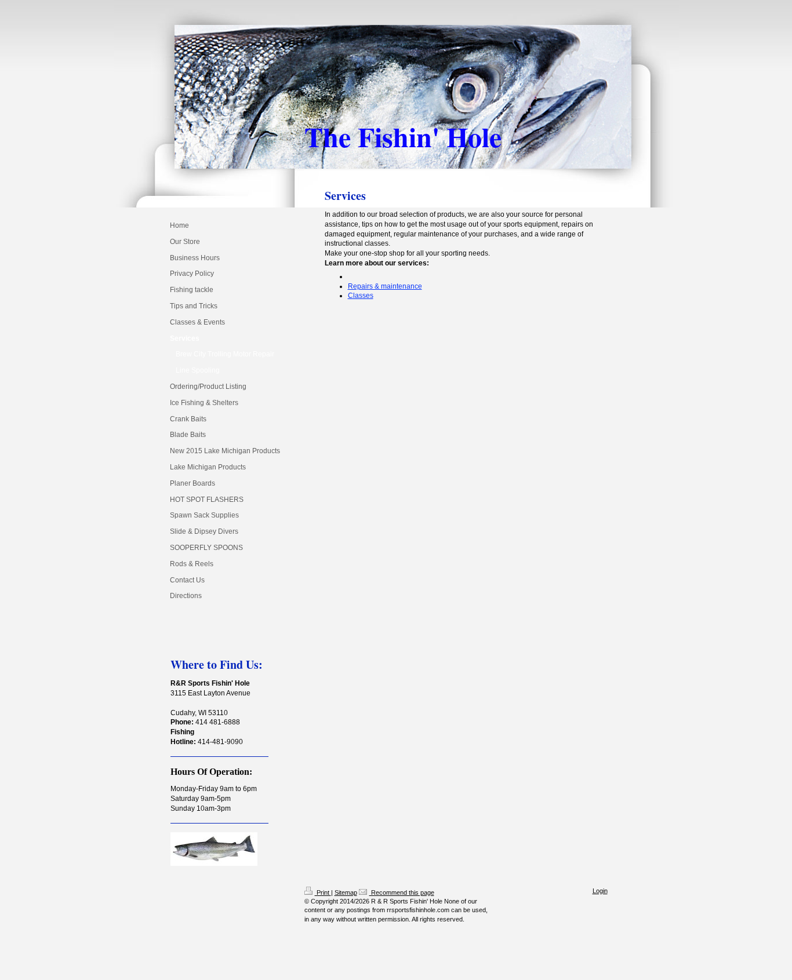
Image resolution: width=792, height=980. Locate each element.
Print (323, 892)
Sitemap (346, 892)
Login (600, 890)
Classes (360, 296)
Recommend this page (401, 892)
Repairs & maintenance (385, 286)
